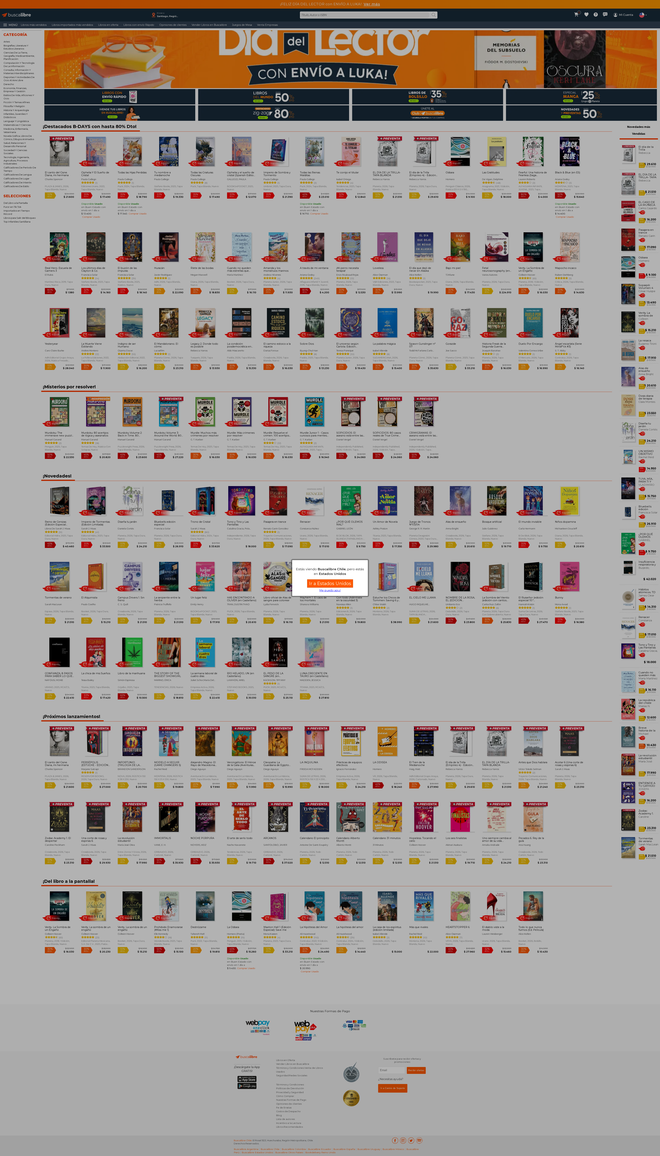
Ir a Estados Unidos (330, 583)
